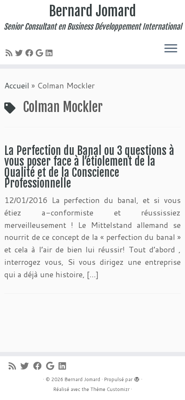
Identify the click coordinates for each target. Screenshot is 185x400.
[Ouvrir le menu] (170, 48)
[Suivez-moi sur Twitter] (20, 52)
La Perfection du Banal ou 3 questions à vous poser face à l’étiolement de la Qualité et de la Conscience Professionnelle (89, 167)
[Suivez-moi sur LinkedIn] (50, 52)
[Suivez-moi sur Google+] (41, 52)
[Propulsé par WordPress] (137, 378)
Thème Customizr (110, 389)
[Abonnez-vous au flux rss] (10, 52)
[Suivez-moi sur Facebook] (30, 52)
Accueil (16, 85)
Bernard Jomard (92, 11)
